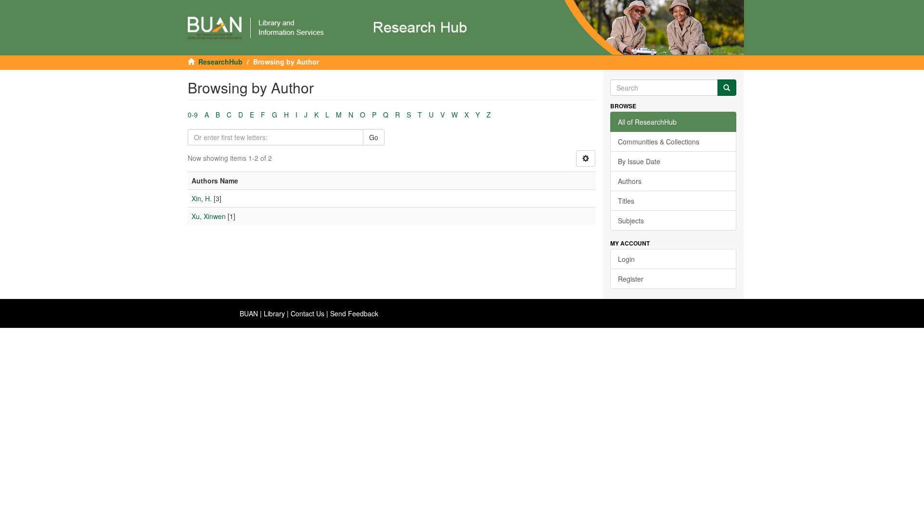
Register (630, 279)
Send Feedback (354, 313)
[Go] (726, 87)
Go (373, 137)
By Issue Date (639, 161)
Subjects (631, 220)
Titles (626, 201)
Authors (630, 181)
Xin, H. (202, 198)
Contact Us (307, 313)
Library (274, 313)
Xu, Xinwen (209, 216)
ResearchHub (220, 61)
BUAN (249, 313)
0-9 (193, 114)
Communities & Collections (658, 141)
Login (626, 259)
